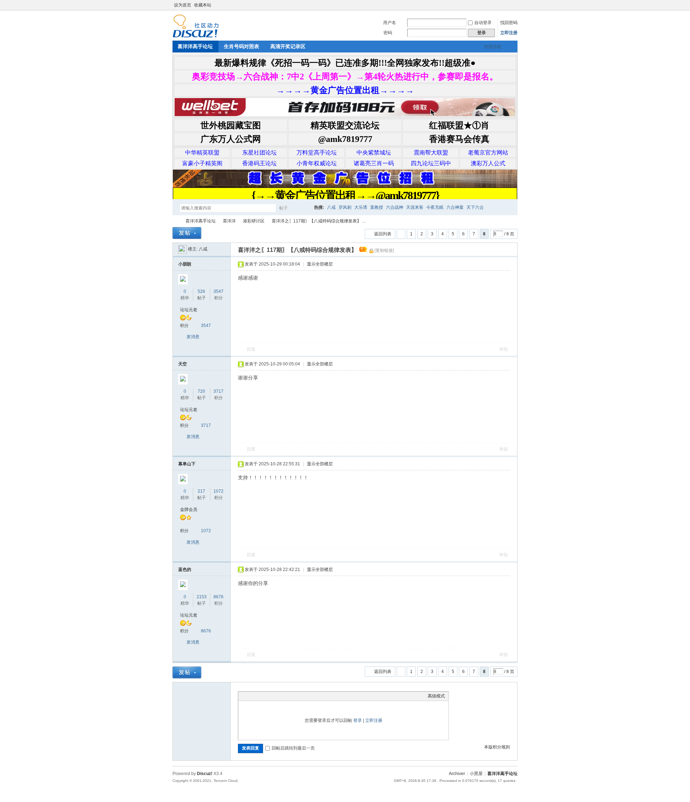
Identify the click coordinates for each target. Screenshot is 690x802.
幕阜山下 (187, 463)
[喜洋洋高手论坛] (195, 36)
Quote (277, 696)
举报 (503, 349)
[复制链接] (384, 250)
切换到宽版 (513, 5)
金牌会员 (188, 509)
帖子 (283, 208)
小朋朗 (184, 264)
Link (268, 696)
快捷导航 (492, 46)
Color (250, 696)
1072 (218, 491)
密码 (387, 32)
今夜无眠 (434, 207)
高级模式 (436, 696)
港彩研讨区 (253, 220)
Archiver (457, 773)
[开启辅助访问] (507, 5)
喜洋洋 (229, 220)
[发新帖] (186, 233)
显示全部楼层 (320, 264)
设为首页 (182, 5)
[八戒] (182, 249)
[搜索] (304, 208)
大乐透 (360, 207)
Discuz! (204, 773)
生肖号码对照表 (241, 46)
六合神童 (455, 207)
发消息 (193, 336)
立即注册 (509, 32)
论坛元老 (188, 309)
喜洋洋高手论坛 (195, 46)
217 (201, 491)
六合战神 (394, 207)
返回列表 (382, 233)
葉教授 (376, 207)
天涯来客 (414, 207)
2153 (202, 596)
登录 (357, 720)
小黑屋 (476, 773)
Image (259, 696)
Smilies (295, 696)
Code (286, 696)
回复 (251, 349)
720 (201, 391)
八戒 (331, 207)
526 (201, 291)
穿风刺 (345, 207)
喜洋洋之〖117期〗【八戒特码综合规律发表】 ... (318, 220)
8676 (218, 596)
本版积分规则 (497, 747)
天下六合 (475, 207)
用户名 (389, 22)
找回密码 (509, 22)
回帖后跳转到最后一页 (293, 748)
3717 (218, 391)
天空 (182, 364)
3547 (218, 291)
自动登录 (483, 22)
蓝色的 (184, 569)
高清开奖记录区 (287, 46)
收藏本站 (202, 5)
